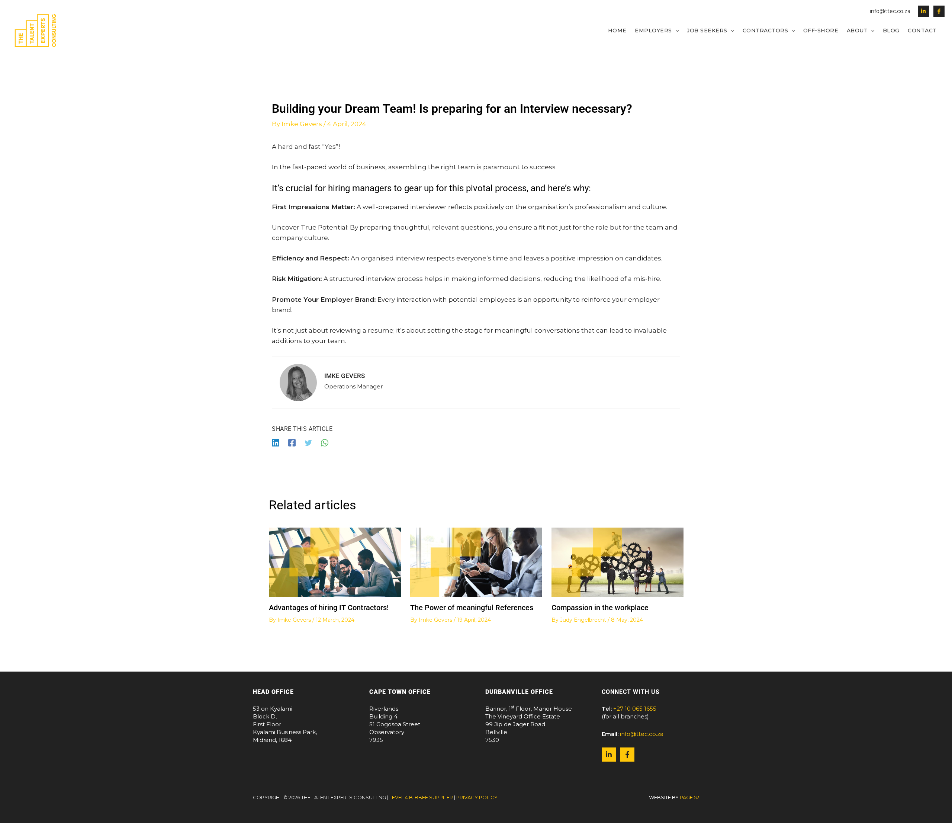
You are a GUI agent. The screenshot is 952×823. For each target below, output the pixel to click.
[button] (675, 30)
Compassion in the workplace (600, 607)
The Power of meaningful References (471, 607)
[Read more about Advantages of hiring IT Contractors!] (335, 561)
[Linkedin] (923, 11)
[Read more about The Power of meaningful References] (476, 561)
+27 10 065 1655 (634, 708)
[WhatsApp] (324, 442)
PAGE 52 (689, 797)
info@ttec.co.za (890, 11)
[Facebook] (939, 11)
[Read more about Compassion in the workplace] (617, 561)
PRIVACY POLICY (477, 797)
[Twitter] (308, 442)
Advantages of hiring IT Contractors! (329, 607)
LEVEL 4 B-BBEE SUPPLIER (421, 797)
